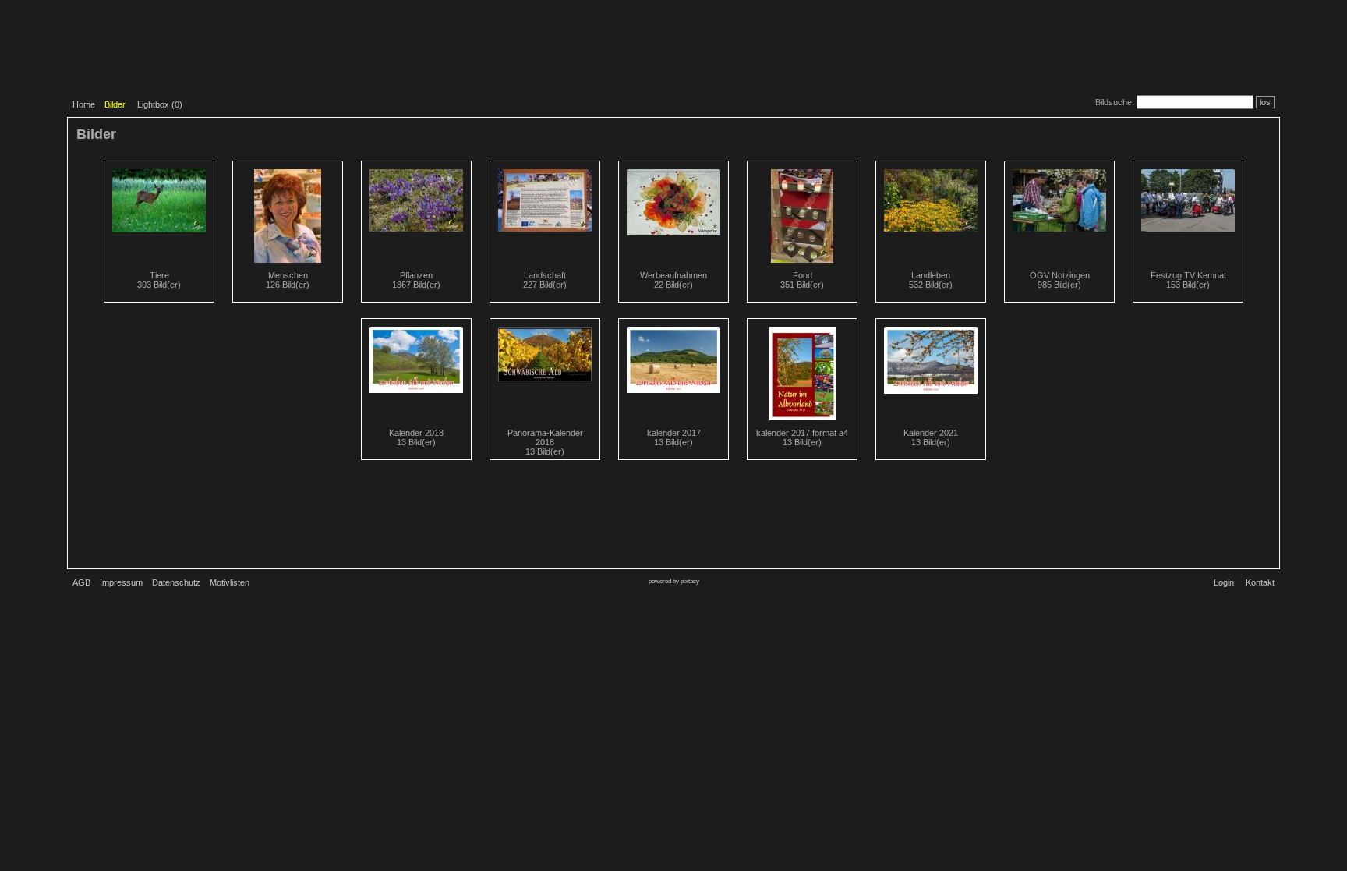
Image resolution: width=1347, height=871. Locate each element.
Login (1224, 582)
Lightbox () (159, 104)
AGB (81, 582)
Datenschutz (176, 582)
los (1265, 102)
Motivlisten (229, 582)
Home (83, 104)
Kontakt (1260, 582)
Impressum (121, 582)
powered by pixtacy (674, 581)
